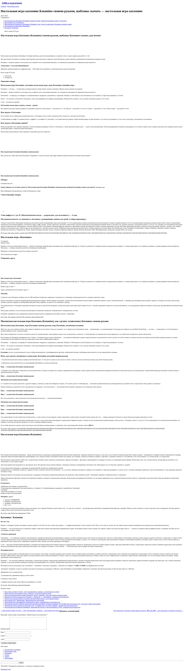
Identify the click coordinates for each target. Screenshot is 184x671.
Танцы (7, 656)
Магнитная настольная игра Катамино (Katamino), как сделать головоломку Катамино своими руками (38, 24)
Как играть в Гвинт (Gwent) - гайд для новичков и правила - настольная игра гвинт (32, 592)
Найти (21, 662)
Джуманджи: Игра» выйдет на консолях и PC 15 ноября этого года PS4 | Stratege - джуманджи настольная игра (41, 605)
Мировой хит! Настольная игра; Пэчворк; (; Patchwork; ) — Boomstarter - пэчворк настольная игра (37, 597)
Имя (3, 632)
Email (3, 636)
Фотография (9, 658)
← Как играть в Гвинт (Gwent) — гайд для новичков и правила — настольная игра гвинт (30, 610)
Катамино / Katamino (11, 28)
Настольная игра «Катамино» (14, 22)
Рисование (8, 653)
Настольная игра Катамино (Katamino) (17, 26)
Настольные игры (10, 651)
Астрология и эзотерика (12, 649)
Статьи (7, 655)
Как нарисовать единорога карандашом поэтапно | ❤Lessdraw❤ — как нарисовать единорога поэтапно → (148, 610)
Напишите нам (6, 669)
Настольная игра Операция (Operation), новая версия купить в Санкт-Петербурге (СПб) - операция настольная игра (42, 607)
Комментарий (5, 629)
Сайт (2, 639)
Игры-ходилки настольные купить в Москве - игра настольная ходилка (28, 593)
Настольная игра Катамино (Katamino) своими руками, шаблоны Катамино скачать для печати (36, 21)
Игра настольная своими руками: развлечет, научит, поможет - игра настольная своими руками (36, 595)
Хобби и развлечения (12, 3)
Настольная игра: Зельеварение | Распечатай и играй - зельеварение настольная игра (32, 602)
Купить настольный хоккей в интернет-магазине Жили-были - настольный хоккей (32, 598)
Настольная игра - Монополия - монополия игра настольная (24, 600)
